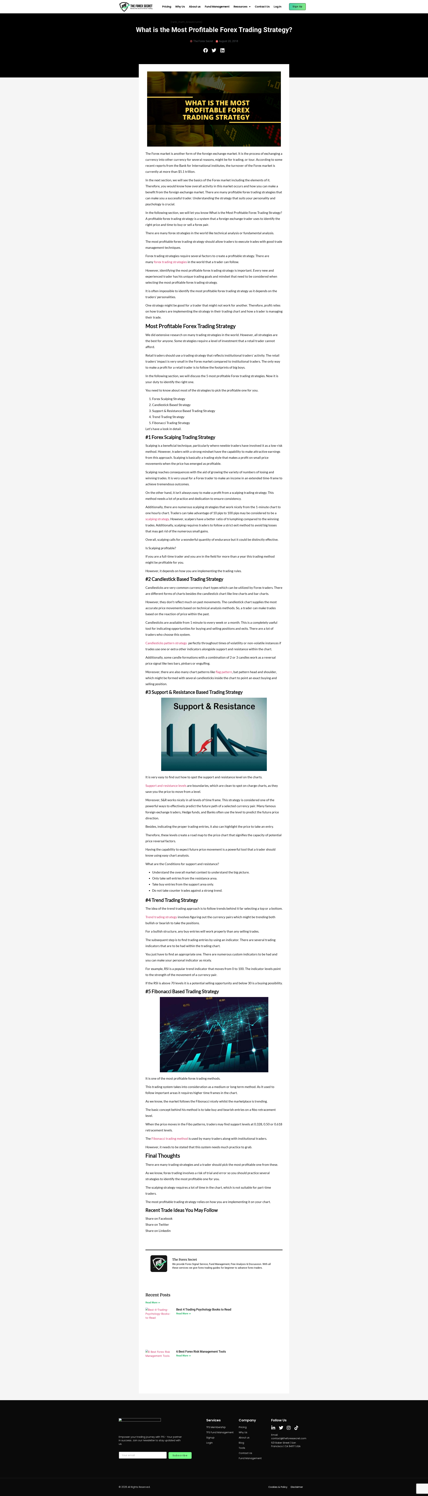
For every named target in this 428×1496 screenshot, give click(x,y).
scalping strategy (157, 519)
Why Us (180, 7)
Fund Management (217, 7)
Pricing (166, 7)
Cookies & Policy (277, 1487)
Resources (240, 7)
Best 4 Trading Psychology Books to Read (203, 1309)
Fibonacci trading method (169, 1138)
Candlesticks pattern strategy (166, 643)
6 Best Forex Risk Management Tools (201, 1351)
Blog (241, 1442)
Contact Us (262, 7)
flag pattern (224, 672)
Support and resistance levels (165, 785)
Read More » (152, 1302)
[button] (205, 50)
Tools (242, 1448)
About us (194, 7)
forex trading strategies (170, 262)
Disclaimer (297, 1487)
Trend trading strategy (161, 917)
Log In (277, 7)
